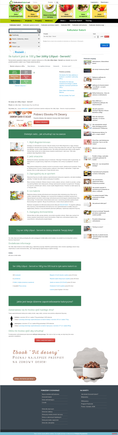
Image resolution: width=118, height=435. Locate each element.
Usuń (107, 36)
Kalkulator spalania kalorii (31, 25)
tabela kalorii (25, 108)
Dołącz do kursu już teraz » (25, 379)
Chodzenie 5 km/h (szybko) (57, 286)
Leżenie (52, 289)
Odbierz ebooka (40, 122)
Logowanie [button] (94, 2)
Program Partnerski (87, 404)
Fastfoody (15, 35)
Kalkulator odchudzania (79, 25)
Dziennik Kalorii (76, 21)
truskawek (18, 275)
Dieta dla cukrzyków (48, 423)
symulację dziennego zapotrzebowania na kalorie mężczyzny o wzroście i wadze (45, 325)
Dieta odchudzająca (48, 400)
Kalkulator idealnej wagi (96, 25)
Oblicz (104, 45)
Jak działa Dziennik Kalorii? (89, 394)
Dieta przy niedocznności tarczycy (52, 414)
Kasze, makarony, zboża (20, 39)
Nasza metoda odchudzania (50, 394)
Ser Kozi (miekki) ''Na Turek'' (67, 95)
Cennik (44, 402)
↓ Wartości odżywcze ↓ (20, 85)
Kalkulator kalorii (15, 25)
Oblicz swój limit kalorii (44, 340)
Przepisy (38, 21)
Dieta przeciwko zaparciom (50, 420)
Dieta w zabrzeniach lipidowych (51, 417)
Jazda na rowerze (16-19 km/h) (58, 282)
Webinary (49, 21)
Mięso (14, 43)
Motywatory (84, 397)
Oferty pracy (84, 401)
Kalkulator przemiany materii (50, 25)
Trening (88, 21)
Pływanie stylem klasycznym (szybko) (60, 278)
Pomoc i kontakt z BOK (88, 406)
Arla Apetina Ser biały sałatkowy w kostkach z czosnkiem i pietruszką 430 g (68, 76)
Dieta (62, 21)
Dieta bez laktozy (47, 411)
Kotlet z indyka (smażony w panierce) (24, 282)
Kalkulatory (16, 21)
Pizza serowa (22, 286)
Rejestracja (104, 2)
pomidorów (17, 278)
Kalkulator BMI (65, 25)
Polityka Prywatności (81, 433)
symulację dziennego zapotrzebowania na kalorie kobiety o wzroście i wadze (44, 319)
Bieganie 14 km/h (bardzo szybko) (59, 275)
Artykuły (28, 21)
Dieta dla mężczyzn (48, 409)
